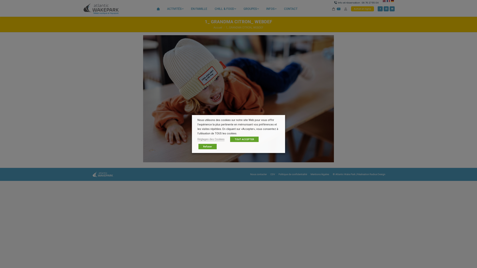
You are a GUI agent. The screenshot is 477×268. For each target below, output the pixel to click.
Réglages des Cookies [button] (211, 139)
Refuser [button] (207, 146)
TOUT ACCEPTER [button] (244, 139)
